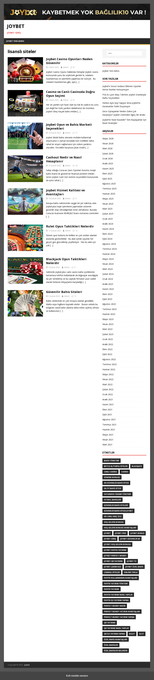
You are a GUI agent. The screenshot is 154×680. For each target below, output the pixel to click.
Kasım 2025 (108, 168)
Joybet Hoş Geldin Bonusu (117, 544)
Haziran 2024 (108, 254)
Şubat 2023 (107, 334)
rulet (132, 634)
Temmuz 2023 (109, 309)
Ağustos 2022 (109, 359)
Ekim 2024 (107, 233)
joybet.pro (120, 533)
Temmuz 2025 (109, 188)
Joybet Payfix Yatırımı (115, 550)
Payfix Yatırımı (111, 589)
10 (76, 165)
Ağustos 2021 (109, 419)
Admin (66, 67)
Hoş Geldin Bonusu (114, 522)
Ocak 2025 (107, 218)
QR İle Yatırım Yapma (114, 634)
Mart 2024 (107, 269)
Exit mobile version (77, 675)
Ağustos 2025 (109, 183)
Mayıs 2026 (108, 138)
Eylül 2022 (107, 354)
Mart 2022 (107, 384)
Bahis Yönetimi (111, 460)
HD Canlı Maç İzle (113, 516)
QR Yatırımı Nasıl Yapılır (116, 628)
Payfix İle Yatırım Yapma (116, 600)
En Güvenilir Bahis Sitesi (116, 483)
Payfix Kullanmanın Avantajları (120, 578)
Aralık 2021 (107, 399)
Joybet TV (131, 561)
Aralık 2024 (107, 223)
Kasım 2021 (108, 404)
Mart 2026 (107, 148)
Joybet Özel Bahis (134, 566)
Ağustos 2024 (109, 243)
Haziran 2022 (108, 369)
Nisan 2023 (107, 324)
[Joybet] (77, 18)
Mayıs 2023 (108, 319)
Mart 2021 (107, 444)
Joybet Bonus (137, 533)
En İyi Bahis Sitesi (112, 488)
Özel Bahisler (111, 645)
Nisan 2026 (107, 143)
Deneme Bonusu (112, 477)
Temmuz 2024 (109, 248)
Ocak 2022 (107, 394)
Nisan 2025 (107, 203)
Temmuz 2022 (109, 364)
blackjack (137, 466)
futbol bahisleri (112, 499)
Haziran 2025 (108, 193)
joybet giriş (110, 539)
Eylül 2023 (107, 299)
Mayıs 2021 (108, 434)
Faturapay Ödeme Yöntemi (117, 494)
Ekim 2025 (107, 173)
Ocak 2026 (107, 158)
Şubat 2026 (107, 153)
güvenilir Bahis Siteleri (116, 505)
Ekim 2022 (107, 349)
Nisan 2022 (107, 379)
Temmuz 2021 (109, 424)
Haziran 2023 (108, 314)
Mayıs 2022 (108, 374)
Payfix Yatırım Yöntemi (116, 583)
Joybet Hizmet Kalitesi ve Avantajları (65, 192)
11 (76, 132)
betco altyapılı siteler (116, 466)
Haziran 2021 (108, 429)
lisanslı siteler (112, 572)
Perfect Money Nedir (114, 606)
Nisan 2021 (107, 439)
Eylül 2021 (107, 414)
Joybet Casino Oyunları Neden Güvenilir (69, 61)
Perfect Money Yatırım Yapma (119, 617)
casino (124, 471)
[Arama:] (124, 53)
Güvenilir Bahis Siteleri (64, 292)
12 (76, 230)
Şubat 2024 (107, 274)
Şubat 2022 (107, 389)
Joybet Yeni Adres (15, 41)
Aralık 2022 (107, 344)
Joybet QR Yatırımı (113, 561)
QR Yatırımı (109, 622)
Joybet (27, 665)
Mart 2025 (107, 208)
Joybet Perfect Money (115, 555)
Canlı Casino (110, 471)
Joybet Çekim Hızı (112, 566)
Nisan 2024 (107, 263)
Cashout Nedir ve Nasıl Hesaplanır (64, 159)
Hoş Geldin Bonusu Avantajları (120, 527)
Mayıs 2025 (108, 198)
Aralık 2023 (107, 284)
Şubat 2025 (107, 213)
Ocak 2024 (107, 278)
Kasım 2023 (108, 289)
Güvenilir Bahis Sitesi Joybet (118, 511)
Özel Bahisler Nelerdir (115, 650)
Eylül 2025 (107, 178)
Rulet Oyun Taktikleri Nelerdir (70, 226)
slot (141, 634)
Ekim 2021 (107, 409)
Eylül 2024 (107, 238)
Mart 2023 (107, 329)
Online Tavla (130, 572)
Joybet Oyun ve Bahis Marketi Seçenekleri (69, 126)
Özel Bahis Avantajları (115, 639)
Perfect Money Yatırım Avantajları (122, 611)
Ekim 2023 (107, 294)
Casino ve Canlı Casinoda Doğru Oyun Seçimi (70, 94)
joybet (107, 533)
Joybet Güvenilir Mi (130, 539)
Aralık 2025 (107, 163)
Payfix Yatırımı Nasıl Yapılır (118, 594)
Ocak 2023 (107, 339)
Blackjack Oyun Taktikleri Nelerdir (66, 261)
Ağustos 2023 (109, 304)
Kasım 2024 (108, 228)
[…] (77, 82)
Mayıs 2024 (108, 258)
